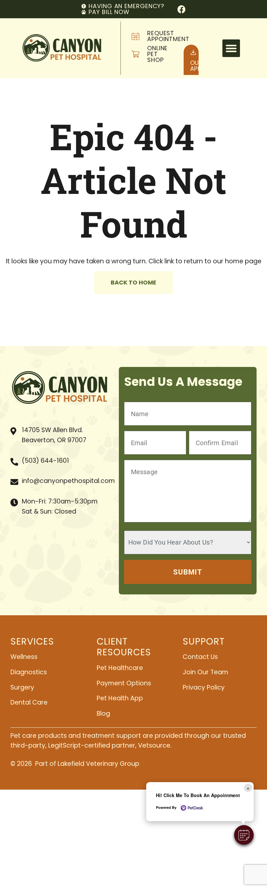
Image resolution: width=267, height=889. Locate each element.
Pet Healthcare (120, 667)
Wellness (23, 656)
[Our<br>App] (193, 52)
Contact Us (200, 656)
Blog (103, 713)
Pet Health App (120, 698)
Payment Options (124, 683)
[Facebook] (181, 9)
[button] (231, 48)
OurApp (196, 66)
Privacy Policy (204, 687)
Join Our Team (205, 672)
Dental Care (29, 702)
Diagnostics (28, 672)
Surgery (22, 687)
